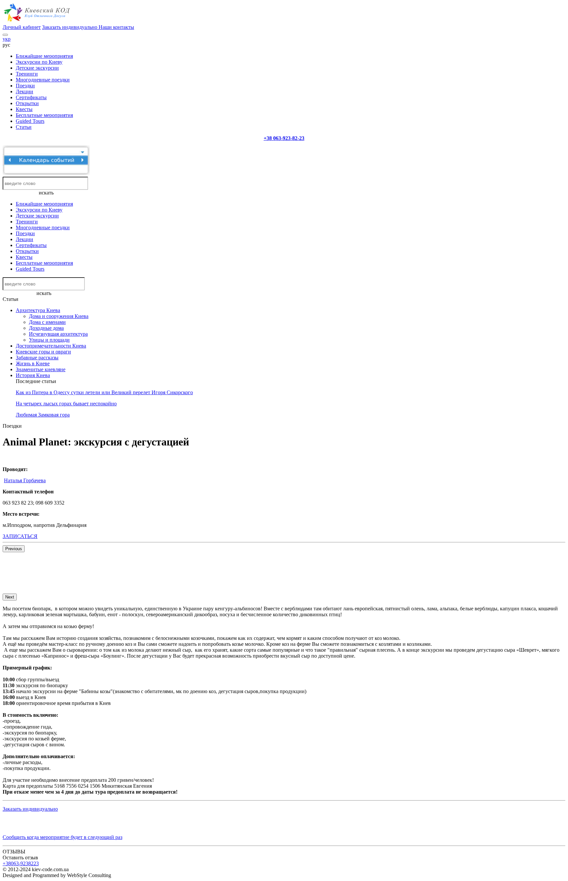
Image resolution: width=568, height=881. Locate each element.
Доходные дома (46, 328)
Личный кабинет (22, 27)
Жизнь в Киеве (33, 363)
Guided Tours (30, 121)
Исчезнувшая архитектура (58, 334)
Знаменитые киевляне (40, 369)
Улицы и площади (49, 340)
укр (7, 39)
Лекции (24, 91)
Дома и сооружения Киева (58, 316)
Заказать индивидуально (70, 27)
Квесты (24, 109)
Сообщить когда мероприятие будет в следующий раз (62, 837)
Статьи (24, 127)
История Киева (33, 375)
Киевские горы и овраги (43, 351)
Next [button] (9, 597)
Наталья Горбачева (25, 480)
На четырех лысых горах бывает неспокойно (66, 403)
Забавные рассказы (37, 357)
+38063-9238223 (21, 863)
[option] (73, 555)
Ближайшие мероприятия (44, 56)
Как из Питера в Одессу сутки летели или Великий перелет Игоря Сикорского (104, 392)
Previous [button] (13, 548)
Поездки (25, 85)
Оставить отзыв (20, 857)
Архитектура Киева (38, 310)
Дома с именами (47, 322)
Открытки (27, 103)
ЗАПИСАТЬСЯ (20, 536)
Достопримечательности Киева (51, 346)
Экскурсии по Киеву (39, 62)
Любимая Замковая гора (43, 415)
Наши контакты (116, 27)
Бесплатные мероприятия (44, 115)
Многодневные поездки (43, 79)
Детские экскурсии (37, 68)
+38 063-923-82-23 (284, 138)
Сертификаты (31, 97)
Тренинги (27, 74)
